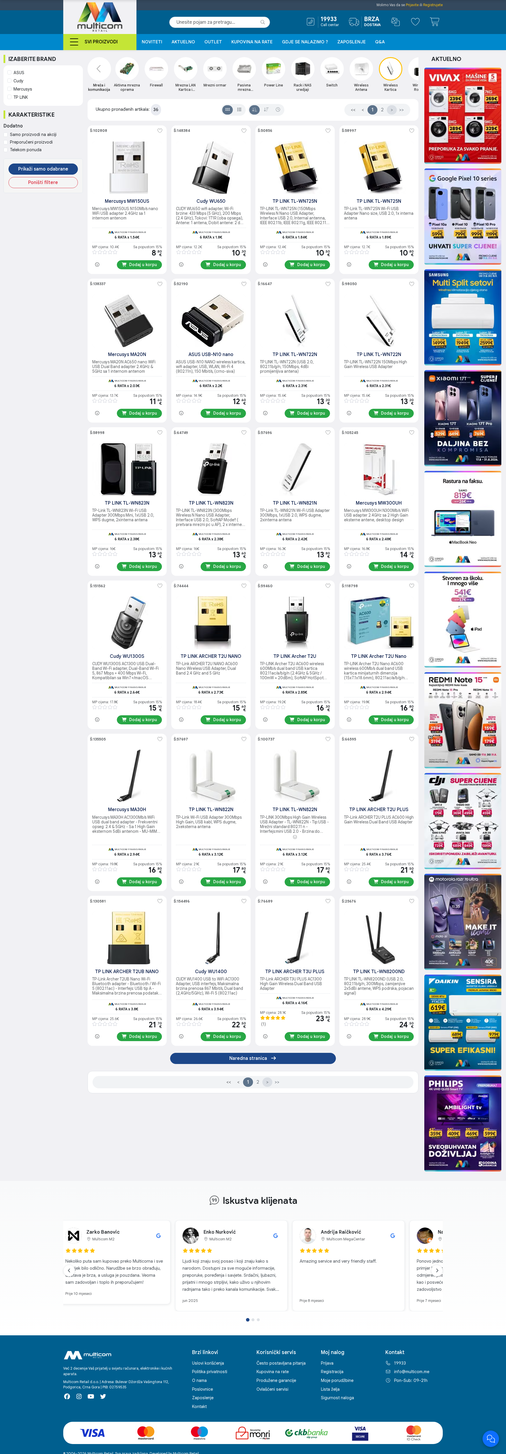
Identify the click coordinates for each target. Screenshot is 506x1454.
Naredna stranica (248, 1058)
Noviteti (152, 42)
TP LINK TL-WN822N (211, 810)
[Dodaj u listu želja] (160, 131)
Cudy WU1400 (211, 972)
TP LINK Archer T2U (294, 656)
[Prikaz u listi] (239, 110)
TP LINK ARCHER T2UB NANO (127, 972)
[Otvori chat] (491, 1439)
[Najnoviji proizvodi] (278, 110)
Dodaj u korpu (143, 264)
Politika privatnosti (209, 1371)
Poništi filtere (43, 182)
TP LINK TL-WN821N (295, 503)
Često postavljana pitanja (281, 1363)
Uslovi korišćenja (208, 1363)
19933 (400, 1363)
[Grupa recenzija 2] (253, 1320)
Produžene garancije (276, 1380)
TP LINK (20, 97)
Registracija (332, 1371)
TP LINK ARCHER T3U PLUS (294, 972)
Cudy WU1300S (127, 656)
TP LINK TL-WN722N (295, 354)
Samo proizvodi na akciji (33, 134)
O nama (199, 1380)
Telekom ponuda (26, 149)
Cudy (18, 81)
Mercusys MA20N (127, 354)
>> (401, 110)
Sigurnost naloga (337, 1397)
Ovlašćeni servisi (272, 1389)
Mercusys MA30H (127, 810)
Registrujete (433, 5)
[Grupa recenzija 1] (247, 1319)
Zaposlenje (351, 42)
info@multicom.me (411, 1371)
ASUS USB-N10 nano (211, 354)
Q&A (380, 42)
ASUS (18, 72)
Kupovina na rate (252, 42)
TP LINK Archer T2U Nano (378, 656)
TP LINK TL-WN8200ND (379, 972)
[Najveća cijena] (266, 110)
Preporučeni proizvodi (31, 142)
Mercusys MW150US (127, 201)
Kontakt (199, 1406)
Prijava (327, 1363)
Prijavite (412, 5)
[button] (295, 837)
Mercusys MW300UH (379, 503)
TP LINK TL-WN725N (295, 201)
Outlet (213, 42)
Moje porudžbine (337, 1380)
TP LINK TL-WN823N (127, 503)
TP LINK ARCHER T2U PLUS (378, 810)
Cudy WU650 (210, 201)
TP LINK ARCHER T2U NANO (211, 656)
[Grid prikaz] (227, 110)
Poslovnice (202, 1389)
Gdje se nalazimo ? (305, 42)
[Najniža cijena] (254, 110)
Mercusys (22, 89)
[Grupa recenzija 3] (258, 1319)
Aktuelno (183, 42)
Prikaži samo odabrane (43, 169)
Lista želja (330, 1389)
